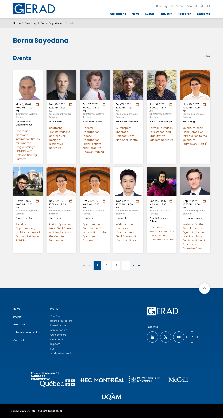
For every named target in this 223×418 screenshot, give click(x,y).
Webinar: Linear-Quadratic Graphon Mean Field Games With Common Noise (127, 232)
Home (17, 23)
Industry (166, 14)
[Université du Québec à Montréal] (111, 397)
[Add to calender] (38, 105)
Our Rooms (56, 339)
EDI (52, 348)
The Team (56, 316)
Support (55, 344)
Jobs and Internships (26, 332)
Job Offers (177, 6)
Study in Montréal (60, 353)
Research (184, 14)
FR (208, 6)
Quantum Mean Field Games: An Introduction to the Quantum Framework (95, 232)
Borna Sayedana (51, 23)
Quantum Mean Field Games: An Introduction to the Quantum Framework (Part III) (195, 136)
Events (150, 14)
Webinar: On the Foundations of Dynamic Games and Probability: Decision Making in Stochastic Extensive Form (194, 236)
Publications (117, 14)
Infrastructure (58, 325)
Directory (161, 6)
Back (207, 56)
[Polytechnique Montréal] (144, 380)
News (135, 14)
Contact (192, 6)
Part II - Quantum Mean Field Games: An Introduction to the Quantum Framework (61, 232)
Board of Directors (61, 321)
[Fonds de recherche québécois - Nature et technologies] (53, 380)
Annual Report (58, 330)
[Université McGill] (178, 380)
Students (203, 14)
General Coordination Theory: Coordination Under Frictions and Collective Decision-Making (93, 140)
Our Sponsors (58, 334)
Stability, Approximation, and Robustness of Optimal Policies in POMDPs (28, 232)
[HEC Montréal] (102, 380)
